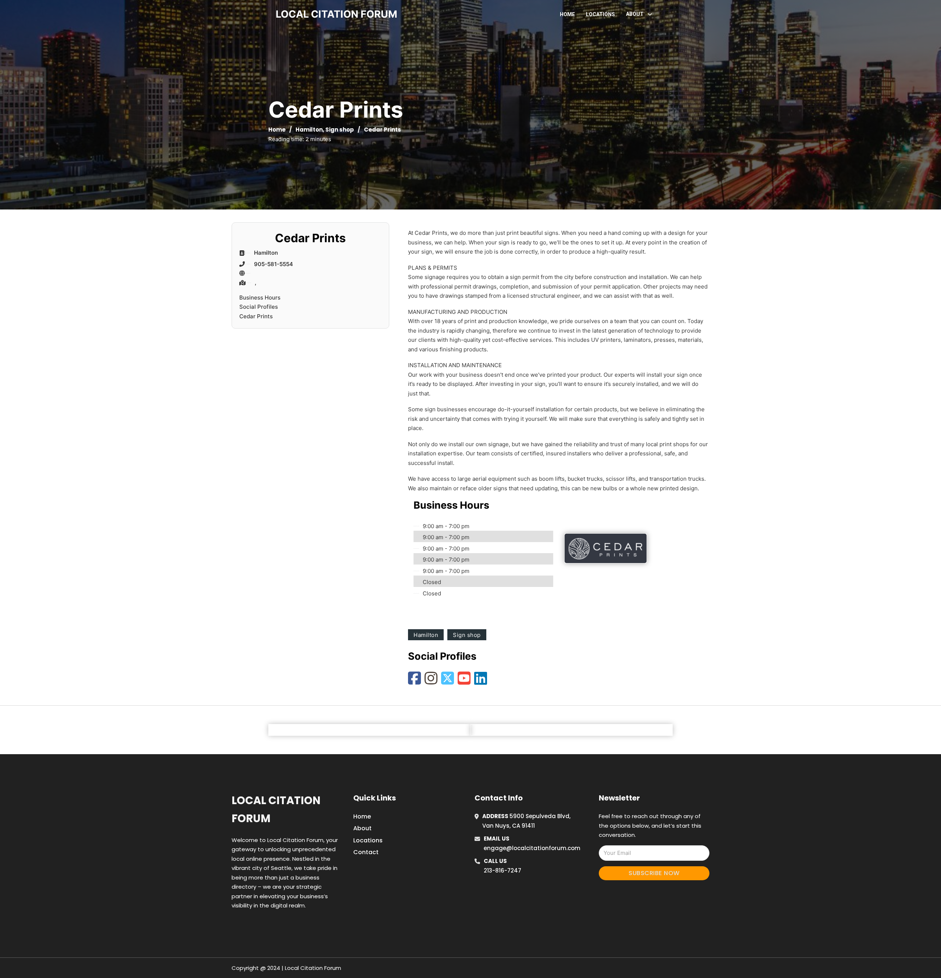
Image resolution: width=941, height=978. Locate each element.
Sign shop (339, 129)
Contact (366, 852)
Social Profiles (258, 306)
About (362, 828)
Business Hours (259, 297)
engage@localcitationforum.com (532, 848)
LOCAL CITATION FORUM (336, 14)
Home (567, 14)
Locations (600, 14)
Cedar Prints (256, 316)
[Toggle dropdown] (649, 14)
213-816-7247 (502, 870)
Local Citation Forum (276, 809)
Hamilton (309, 129)
